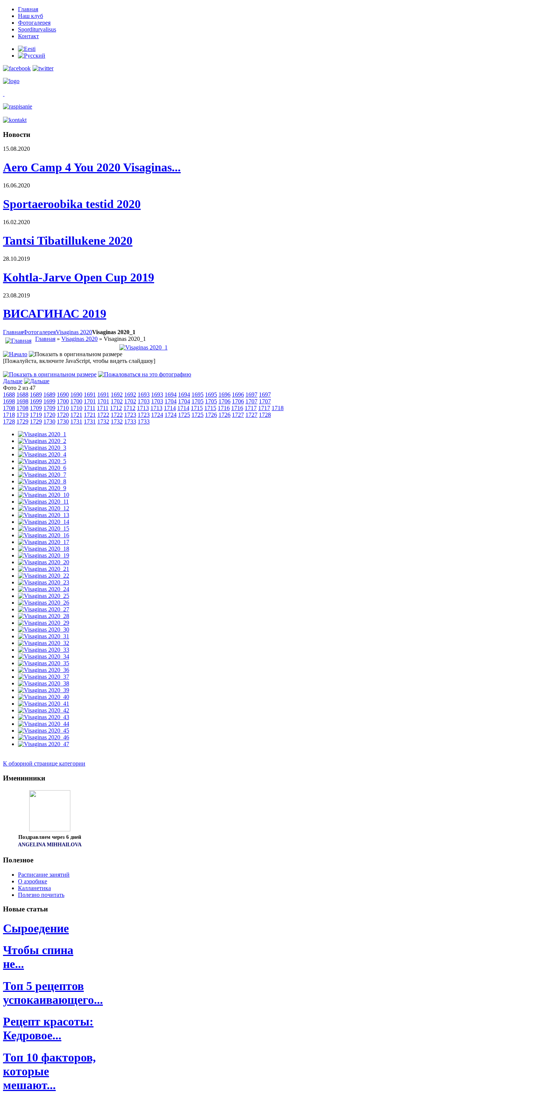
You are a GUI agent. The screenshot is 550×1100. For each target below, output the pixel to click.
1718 (278, 408)
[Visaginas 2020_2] (42, 441)
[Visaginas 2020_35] (43, 663)
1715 (197, 408)
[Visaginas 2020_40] (43, 697)
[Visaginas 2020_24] (43, 589)
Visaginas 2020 (74, 332)
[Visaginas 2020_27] (43, 609)
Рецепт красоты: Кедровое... (48, 1028)
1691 (90, 394)
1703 (144, 401)
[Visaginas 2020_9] (42, 488)
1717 (251, 408)
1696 (224, 394)
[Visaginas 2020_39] (43, 690)
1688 (9, 394)
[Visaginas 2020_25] (43, 596)
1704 (171, 401)
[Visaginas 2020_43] (43, 717)
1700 (63, 401)
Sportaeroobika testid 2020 (72, 204)
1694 (171, 394)
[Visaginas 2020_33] (43, 650)
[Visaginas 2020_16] (43, 535)
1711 (89, 408)
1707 (251, 401)
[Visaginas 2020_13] (43, 515)
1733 (130, 421)
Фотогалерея (39, 332)
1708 (9, 408)
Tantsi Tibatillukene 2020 (67, 240)
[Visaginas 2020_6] (42, 468)
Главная (13, 332)
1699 (36, 401)
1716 (224, 408)
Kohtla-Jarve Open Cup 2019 (78, 277)
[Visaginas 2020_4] (42, 454)
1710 (63, 408)
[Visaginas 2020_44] (43, 724)
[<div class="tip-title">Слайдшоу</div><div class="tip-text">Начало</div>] (15, 354)
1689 (36, 394)
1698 (9, 401)
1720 (49, 415)
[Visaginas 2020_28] (43, 616)
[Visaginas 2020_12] (43, 508)
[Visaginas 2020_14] (43, 522)
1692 (117, 394)
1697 (251, 394)
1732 (103, 421)
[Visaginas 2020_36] (43, 670)
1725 (184, 415)
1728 (265, 415)
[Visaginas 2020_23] (43, 582)
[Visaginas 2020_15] (43, 528)
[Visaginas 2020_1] (143, 347)
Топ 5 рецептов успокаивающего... (53, 992)
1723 (130, 415)
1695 (198, 394)
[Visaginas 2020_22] (43, 575)
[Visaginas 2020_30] (43, 629)
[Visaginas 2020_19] (43, 555)
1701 (90, 401)
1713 (143, 408)
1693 (144, 394)
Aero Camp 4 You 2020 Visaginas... (92, 167)
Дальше (12, 381)
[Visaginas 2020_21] (43, 569)
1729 (22, 421)
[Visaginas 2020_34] (43, 656)
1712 (116, 408)
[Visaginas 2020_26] (43, 602)
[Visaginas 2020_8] (42, 481)
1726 (211, 415)
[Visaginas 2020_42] (43, 710)
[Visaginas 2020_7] (42, 474)
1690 (63, 394)
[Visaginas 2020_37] (43, 676)
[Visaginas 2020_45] (43, 730)
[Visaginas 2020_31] (43, 636)
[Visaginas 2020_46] (43, 737)
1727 (238, 415)
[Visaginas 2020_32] (43, 643)
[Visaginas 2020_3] (42, 447)
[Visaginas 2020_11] (43, 501)
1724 (157, 415)
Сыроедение (36, 928)
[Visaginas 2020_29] (43, 623)
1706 (224, 401)
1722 (103, 415)
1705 (198, 401)
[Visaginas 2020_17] (43, 542)
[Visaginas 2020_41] (43, 703)
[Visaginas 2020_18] (43, 549)
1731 (76, 421)
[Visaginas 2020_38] (43, 683)
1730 (49, 421)
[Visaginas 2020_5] (42, 461)
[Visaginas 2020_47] (43, 744)
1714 (170, 408)
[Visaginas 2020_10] (43, 495)
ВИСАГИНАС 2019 (54, 313)
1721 (76, 415)
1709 (36, 408)
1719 (22, 415)
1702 (117, 401)
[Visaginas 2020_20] (43, 562)
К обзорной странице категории (44, 763)
